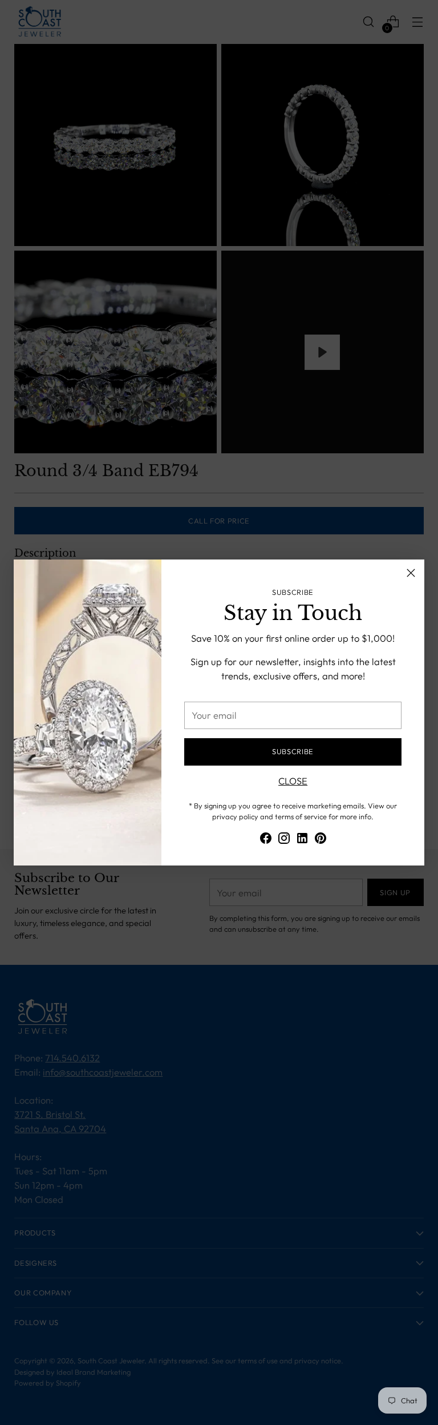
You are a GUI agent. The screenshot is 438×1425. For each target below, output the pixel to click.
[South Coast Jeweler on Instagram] (284, 840)
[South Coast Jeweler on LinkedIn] (302, 840)
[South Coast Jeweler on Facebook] (266, 840)
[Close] (411, 573)
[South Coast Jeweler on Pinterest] (320, 840)
